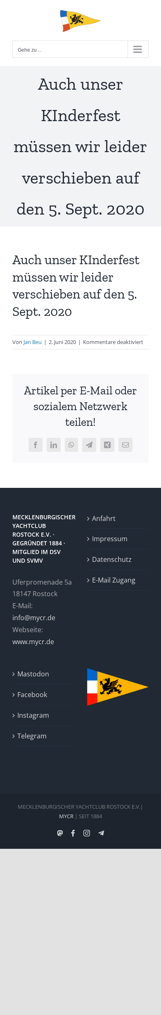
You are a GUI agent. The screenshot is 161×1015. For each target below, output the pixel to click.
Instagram (33, 715)
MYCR (66, 816)
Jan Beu (33, 342)
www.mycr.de (33, 641)
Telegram (32, 735)
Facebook (32, 694)
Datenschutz (112, 559)
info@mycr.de (33, 617)
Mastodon (33, 673)
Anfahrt (104, 518)
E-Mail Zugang (113, 580)
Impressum (110, 538)
